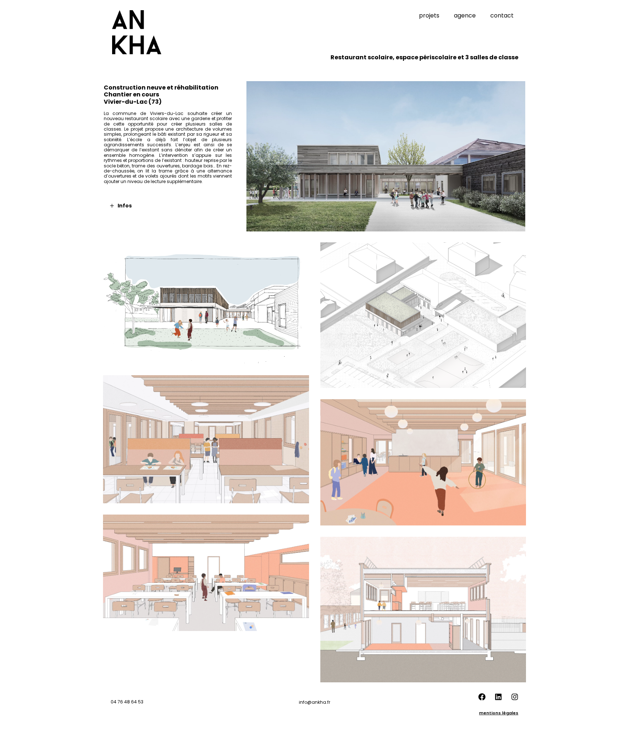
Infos (125, 205)
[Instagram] (514, 697)
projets (429, 15)
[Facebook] (482, 697)
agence (465, 15)
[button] (172, 205)
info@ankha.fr (314, 702)
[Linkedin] (498, 697)
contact (502, 15)
